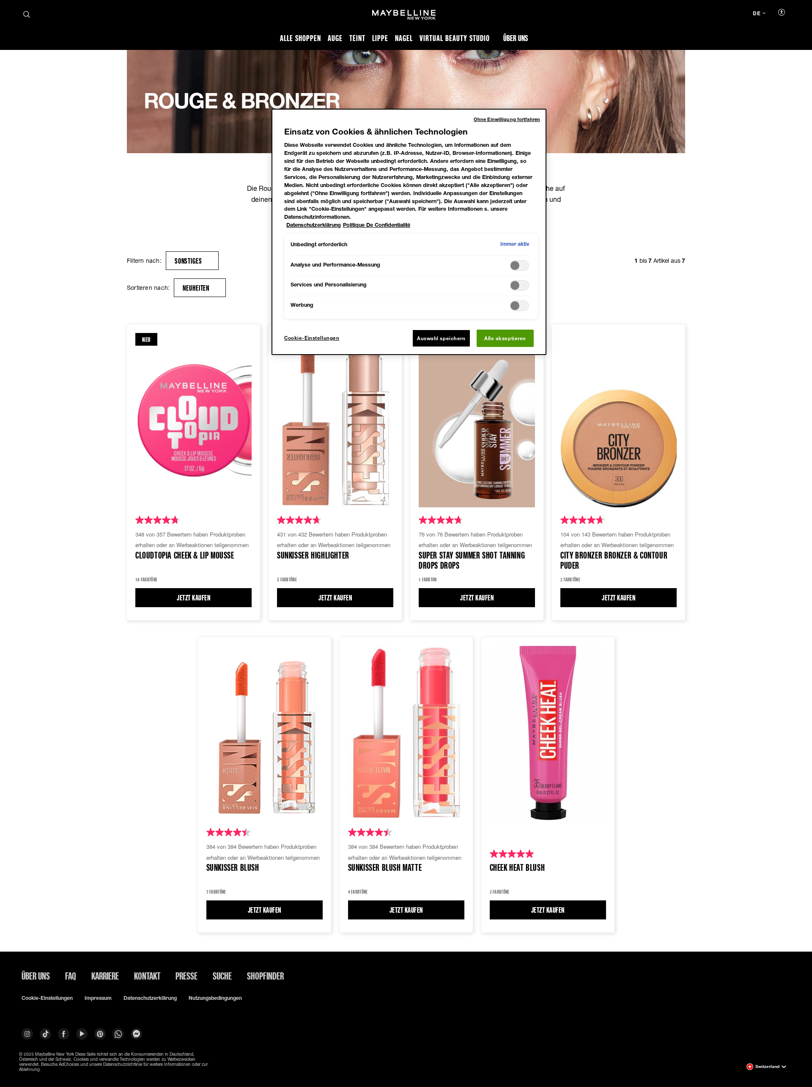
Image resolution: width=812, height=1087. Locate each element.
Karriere (105, 976)
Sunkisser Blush (232, 867)
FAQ (70, 976)
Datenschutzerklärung (150, 998)
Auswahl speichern (441, 338)
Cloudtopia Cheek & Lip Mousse (184, 555)
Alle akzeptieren (505, 338)
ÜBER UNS (36, 976)
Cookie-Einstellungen (47, 998)
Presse (187, 976)
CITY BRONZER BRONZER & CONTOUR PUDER (613, 560)
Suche (222, 976)
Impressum (98, 998)
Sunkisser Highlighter (313, 555)
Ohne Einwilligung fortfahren (507, 119)
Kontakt (147, 976)
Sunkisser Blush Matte (385, 867)
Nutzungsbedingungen (215, 998)
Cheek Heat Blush (517, 867)
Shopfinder (265, 976)
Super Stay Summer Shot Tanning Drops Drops (472, 560)
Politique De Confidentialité (376, 225)
